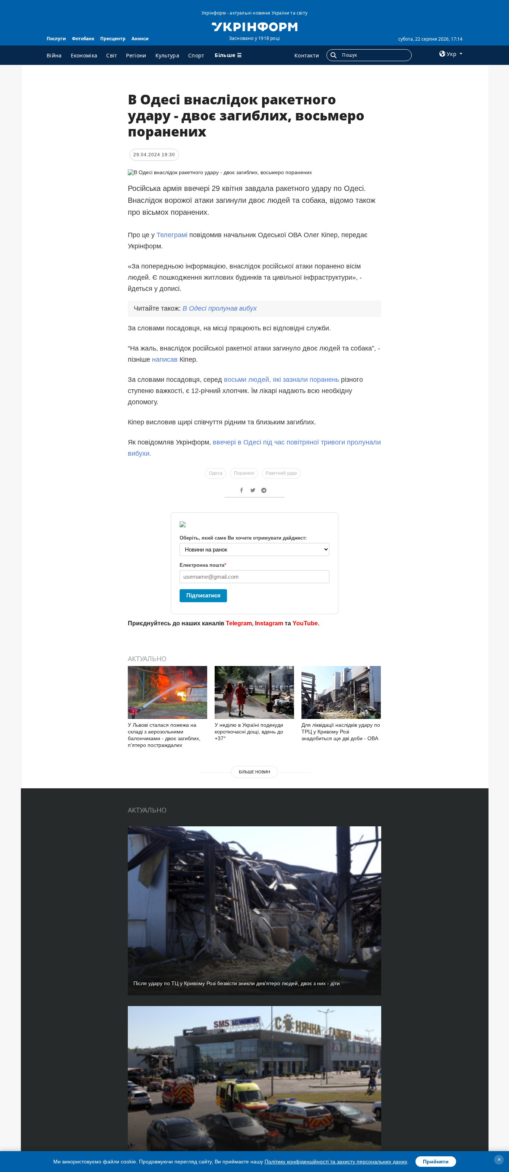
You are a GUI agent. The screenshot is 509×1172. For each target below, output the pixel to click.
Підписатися (203, 595)
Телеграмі (173, 235)
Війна (54, 55)
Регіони (136, 55)
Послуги (56, 38)
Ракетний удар (281, 473)
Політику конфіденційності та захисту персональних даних (336, 1162)
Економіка (84, 55)
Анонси (140, 38)
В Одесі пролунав (220, 308)
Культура (167, 55)
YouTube (305, 623)
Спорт (196, 55)
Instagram (269, 623)
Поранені (244, 473)
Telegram (239, 623)
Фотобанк (83, 38)
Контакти (306, 55)
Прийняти (436, 1162)
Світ (111, 55)
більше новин (254, 772)
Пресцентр (113, 38)
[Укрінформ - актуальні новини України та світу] (254, 26)
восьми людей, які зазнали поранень (282, 379)
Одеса (215, 473)
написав (165, 359)
